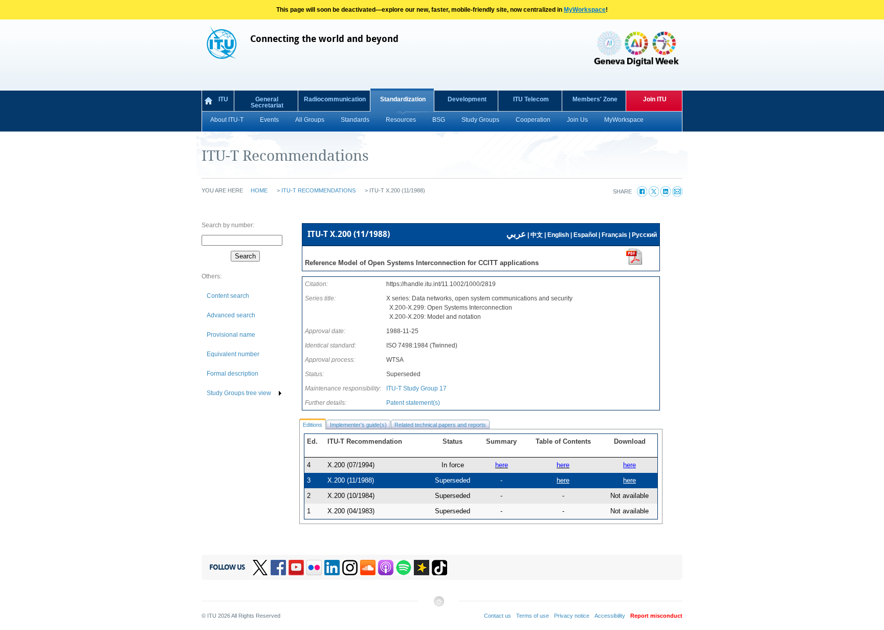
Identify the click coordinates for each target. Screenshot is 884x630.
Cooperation (533, 119)
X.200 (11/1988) (350, 480)
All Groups (309, 119)
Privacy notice (571, 616)
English (558, 234)
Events (269, 119)
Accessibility (609, 616)
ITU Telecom (531, 99)
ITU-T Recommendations (318, 190)
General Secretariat (267, 102)
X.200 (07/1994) (350, 465)
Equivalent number (233, 354)
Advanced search (231, 315)
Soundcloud (367, 567)
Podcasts (385, 567)
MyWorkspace (585, 9)
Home (259, 190)
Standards (355, 119)
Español (585, 234)
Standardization (403, 99)
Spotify (403, 567)
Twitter (260, 567)
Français (614, 234)
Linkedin (332, 567)
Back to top (438, 605)
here (629, 465)
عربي (516, 234)
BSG (438, 119)
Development (467, 99)
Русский (644, 234)
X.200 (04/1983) (350, 511)
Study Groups (480, 119)
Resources (401, 119)
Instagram (350, 567)
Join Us (577, 119)
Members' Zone (594, 99)
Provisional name (231, 334)
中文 (537, 234)
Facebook (278, 567)
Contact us (497, 616)
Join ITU (655, 99)
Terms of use (532, 616)
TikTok (439, 567)
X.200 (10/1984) (350, 495)
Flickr (314, 567)
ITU (223, 99)
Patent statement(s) (413, 402)
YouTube (296, 567)
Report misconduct (656, 616)
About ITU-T (227, 119)
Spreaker (421, 567)
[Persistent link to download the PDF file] (634, 263)
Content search (228, 295)
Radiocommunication (335, 99)
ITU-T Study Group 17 (416, 388)
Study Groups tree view (239, 393)
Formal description (232, 373)
